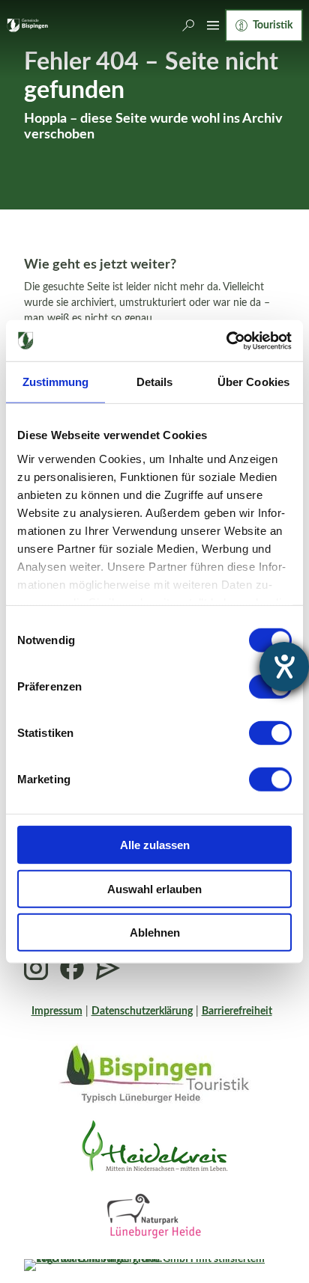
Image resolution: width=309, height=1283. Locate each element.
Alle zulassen (155, 845)
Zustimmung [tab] (55, 382)
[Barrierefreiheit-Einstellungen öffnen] (284, 666)
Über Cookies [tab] (254, 382)
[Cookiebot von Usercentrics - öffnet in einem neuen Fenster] (226, 340)
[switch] (270, 733)
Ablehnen (155, 932)
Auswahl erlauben (154, 888)
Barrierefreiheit (237, 1011)
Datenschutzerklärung (142, 1011)
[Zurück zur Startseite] (27, 25)
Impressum (57, 1011)
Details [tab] (154, 382)
